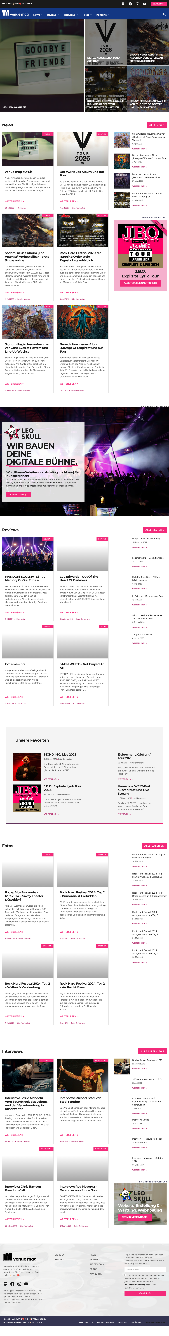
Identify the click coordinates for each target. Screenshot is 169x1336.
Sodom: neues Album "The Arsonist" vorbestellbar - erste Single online (147, 57)
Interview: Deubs (140, 1119)
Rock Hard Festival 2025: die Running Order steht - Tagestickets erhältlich (105, 104)
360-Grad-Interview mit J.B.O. (147, 1079)
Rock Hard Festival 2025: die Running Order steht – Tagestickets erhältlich (80, 256)
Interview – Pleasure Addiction (147, 1138)
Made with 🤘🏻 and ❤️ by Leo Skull (18, 4)
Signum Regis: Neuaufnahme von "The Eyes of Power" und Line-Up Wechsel (148, 104)
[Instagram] (137, 4)
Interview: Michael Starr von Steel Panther (80, 1100)
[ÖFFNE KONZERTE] (108, 15)
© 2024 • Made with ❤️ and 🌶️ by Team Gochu (24, 1319)
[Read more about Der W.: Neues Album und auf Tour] (106, 42)
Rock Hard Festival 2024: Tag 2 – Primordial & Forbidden (82, 894)
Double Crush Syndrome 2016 (147, 1060)
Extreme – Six (15, 664)
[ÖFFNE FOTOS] (91, 15)
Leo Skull (34, 1272)
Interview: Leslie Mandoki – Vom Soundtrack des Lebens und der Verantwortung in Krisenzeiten (26, 1103)
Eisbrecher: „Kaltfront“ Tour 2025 (134, 756)
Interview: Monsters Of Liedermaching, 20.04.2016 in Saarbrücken (147, 1101)
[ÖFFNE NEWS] (41, 15)
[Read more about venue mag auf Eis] (42, 65)
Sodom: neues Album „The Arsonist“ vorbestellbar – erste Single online (27, 256)
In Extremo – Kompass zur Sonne (148, 596)
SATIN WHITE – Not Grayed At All (82, 666)
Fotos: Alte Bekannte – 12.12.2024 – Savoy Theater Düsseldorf (24, 896)
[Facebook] (130, 4)
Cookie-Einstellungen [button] (155, 1322)
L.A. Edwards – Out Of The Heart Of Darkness (79, 578)
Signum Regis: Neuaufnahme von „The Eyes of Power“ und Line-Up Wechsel (26, 347)
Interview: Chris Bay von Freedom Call (23, 1188)
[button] (164, 14)
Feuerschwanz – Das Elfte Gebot (148, 558)
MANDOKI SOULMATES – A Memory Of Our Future (25, 578)
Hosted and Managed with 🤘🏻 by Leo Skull (23, 1322)
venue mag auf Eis (14, 107)
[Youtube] (144, 4)
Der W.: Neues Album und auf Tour (82, 173)
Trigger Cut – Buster (142, 634)
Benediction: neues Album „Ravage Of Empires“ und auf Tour (81, 347)
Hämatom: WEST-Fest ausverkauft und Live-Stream (134, 789)
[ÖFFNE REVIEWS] (58, 15)
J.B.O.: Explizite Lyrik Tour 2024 (62, 788)
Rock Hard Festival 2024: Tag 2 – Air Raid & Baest (82, 985)
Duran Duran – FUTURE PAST (146, 538)
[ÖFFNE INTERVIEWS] (77, 15)
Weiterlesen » (14, 201)
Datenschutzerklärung (135, 1285)
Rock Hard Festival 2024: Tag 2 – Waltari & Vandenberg (27, 985)
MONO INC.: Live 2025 (60, 754)
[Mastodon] (123, 4)
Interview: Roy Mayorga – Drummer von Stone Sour (79, 1188)
